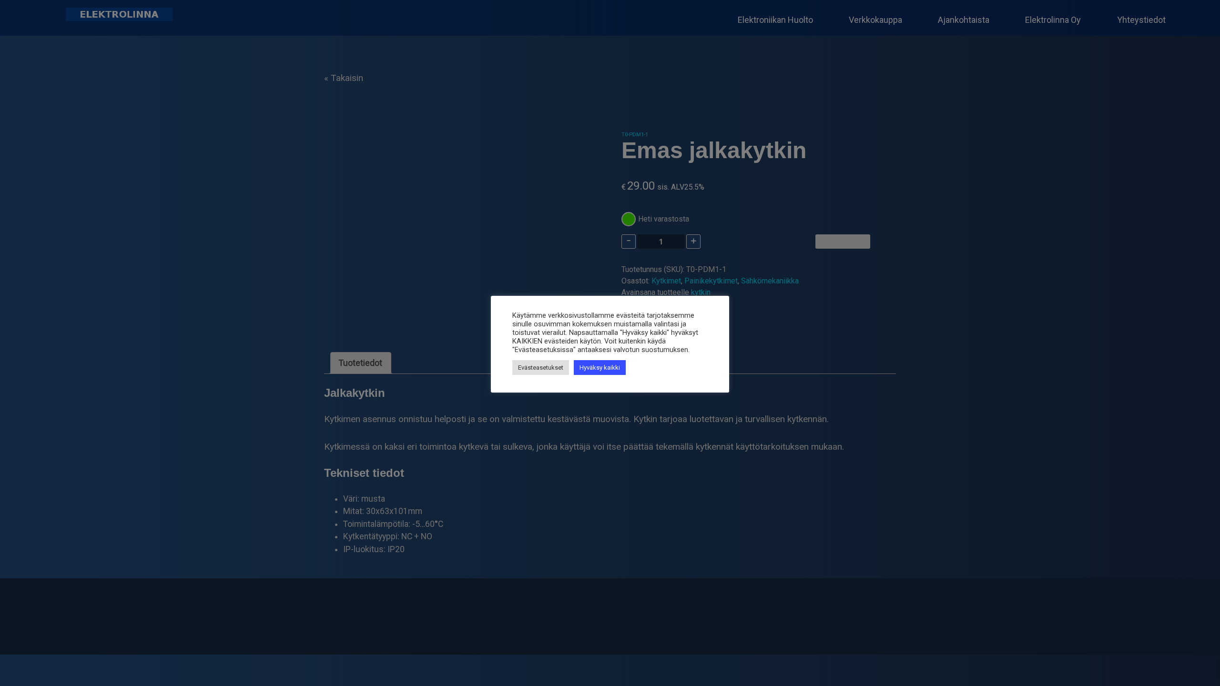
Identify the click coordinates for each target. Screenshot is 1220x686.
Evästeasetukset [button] (540, 367)
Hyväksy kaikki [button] (600, 367)
